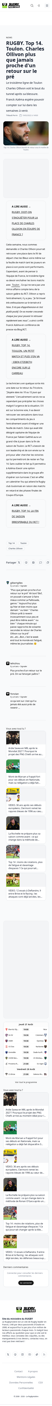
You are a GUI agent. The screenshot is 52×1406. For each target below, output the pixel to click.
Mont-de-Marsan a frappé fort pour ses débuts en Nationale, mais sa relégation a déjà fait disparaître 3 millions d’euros (24, 779)
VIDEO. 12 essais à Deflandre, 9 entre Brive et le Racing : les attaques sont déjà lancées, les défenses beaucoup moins (24, 893)
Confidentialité (26, 1388)
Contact (18, 1371)
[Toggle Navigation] (47, 5)
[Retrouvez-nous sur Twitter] (8, 1354)
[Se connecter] (38, 5)
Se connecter (26, 1282)
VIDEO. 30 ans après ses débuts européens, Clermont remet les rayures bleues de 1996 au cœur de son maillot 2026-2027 (25, 808)
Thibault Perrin (11, 115)
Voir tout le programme (26, 1082)
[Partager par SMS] (40, 562)
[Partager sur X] (19, 562)
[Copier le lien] (48, 562)
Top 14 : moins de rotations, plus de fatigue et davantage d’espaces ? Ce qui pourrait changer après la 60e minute (25, 865)
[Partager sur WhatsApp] (33, 562)
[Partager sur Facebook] (26, 562)
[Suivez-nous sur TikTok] (37, 1354)
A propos (33, 1371)
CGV (40, 1382)
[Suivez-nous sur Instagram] (22, 1354)
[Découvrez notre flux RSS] (44, 1354)
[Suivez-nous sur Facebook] (15, 1354)
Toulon (15, 284)
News (9, 37)
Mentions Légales (26, 1376)
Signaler (23, 586)
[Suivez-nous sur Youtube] (29, 1354)
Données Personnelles (21, 1382)
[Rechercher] (32, 5)
